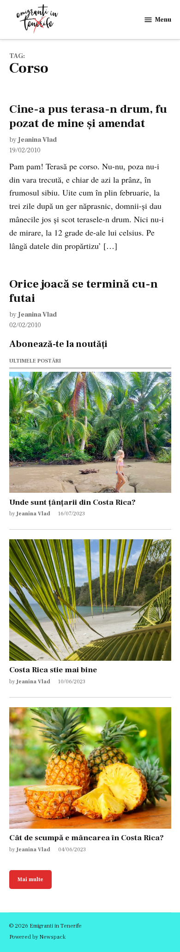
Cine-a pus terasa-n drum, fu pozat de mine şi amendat (88, 116)
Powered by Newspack (37, 936)
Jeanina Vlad (37, 139)
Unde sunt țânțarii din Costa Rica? (72, 502)
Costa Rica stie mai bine (53, 669)
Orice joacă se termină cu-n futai (83, 291)
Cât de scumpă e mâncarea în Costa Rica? (86, 837)
